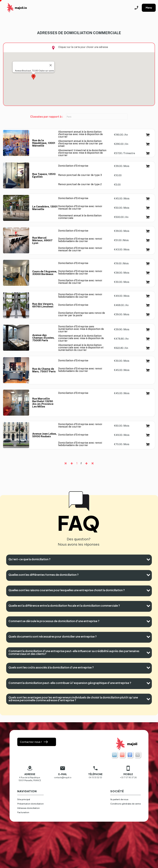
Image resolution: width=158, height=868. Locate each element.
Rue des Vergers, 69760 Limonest (43, 305)
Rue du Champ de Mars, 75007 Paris (44, 370)
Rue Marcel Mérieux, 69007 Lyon (42, 240)
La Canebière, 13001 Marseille (45, 208)
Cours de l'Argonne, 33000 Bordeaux (45, 272)
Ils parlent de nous (119, 799)
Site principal (23, 799)
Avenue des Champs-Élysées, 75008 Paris (43, 338)
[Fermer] (50, 65)
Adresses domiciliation (28, 808)
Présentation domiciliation (30, 803)
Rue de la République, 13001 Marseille (44, 143)
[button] (33, 77)
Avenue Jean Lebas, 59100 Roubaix (44, 435)
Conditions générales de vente (125, 803)
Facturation (23, 812)
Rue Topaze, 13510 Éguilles (44, 175)
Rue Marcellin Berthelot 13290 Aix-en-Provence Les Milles (43, 402)
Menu (149, 7)
